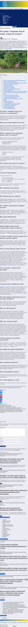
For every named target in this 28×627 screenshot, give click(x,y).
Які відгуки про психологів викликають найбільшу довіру (11, 509)
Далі (1, 468)
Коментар (2, 427)
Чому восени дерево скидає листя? (11, 95)
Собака (12, 220)
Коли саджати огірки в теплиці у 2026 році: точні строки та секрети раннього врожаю (14, 581)
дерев (4, 175)
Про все (4, 536)
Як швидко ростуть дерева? (9, 87)
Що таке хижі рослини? (9, 102)
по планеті (9, 48)
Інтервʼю (5, 519)
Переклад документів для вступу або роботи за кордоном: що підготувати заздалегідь (12, 460)
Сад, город (5, 531)
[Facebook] (13, 391)
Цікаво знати (6, 535)
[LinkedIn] (13, 398)
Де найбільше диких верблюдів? (10, 104)
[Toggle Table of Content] (1, 78)
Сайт (1, 443)
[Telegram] (13, 402)
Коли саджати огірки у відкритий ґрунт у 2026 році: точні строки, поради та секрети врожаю (12, 593)
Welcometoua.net (3, 620)
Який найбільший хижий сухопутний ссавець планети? (15, 91)
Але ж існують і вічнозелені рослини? (12, 96)
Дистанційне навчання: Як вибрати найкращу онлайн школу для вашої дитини (15, 608)
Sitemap (17, 620)
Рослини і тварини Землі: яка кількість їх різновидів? (15, 80)
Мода (4, 527)
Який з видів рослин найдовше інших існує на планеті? (15, 82)
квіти (8, 166)
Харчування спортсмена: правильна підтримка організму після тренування (13, 492)
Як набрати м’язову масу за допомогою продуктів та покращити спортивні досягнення (14, 605)
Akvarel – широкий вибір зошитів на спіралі (10, 409)
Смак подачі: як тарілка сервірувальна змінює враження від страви (13, 546)
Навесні (2, 286)
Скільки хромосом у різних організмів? (12, 103)
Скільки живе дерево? (8, 85)
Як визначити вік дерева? (9, 86)
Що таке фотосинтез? (8, 101)
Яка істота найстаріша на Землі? (10, 81)
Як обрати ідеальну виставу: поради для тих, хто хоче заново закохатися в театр (14, 558)
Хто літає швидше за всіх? (9, 108)
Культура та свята (7, 521)
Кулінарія (5, 533)
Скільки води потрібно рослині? (10, 97)
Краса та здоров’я (7, 529)
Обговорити (14, 39)
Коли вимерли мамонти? (9, 106)
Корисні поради (6, 534)
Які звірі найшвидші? (8, 90)
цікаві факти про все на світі (13, 387)
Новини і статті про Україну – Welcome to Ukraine (11, 8)
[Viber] (13, 400)
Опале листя (3, 263)
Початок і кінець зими (5, 406)
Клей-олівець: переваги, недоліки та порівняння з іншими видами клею (13, 603)
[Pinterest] (13, 396)
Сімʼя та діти (6, 528)
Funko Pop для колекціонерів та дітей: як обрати (11, 411)
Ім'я (1, 438)
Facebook (5, 617)
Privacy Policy (11, 620)
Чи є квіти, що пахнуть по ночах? (11, 84)
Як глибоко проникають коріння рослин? (12, 88)
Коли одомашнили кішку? (9, 107)
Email (1, 441)
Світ (4, 523)
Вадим (4, 39)
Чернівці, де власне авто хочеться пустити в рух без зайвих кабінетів (13, 476)
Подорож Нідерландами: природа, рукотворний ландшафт (13, 612)
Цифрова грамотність (8, 524)
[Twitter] (13, 394)
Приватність (17, 450)
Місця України (6, 522)
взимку (18, 290)
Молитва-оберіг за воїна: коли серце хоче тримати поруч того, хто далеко (13, 569)
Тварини (5, 530)
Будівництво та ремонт (8, 525)
